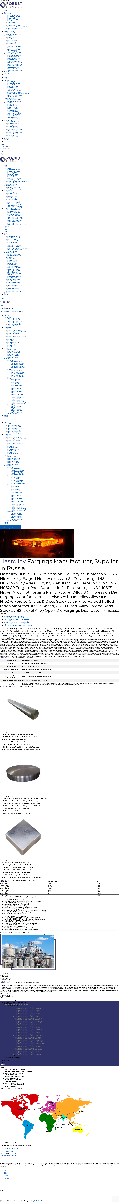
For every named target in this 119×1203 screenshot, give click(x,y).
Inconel (6, 338)
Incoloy (9, 369)
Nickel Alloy (10, 360)
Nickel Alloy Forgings (17, 364)
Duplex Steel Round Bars (14, 65)
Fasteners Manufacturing (14, 33)
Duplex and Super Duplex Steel (16, 1002)
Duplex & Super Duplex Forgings (16, 336)
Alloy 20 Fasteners (16, 408)
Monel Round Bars (12, 59)
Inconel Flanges (11, 344)
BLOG (5, 74)
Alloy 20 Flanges (16, 406)
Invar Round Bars (12, 68)
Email (1, 151)
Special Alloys (11, 405)
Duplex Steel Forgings (13, 48)
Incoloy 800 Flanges (17, 370)
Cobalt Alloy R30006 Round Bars (16, 70)
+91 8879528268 (5, 147)
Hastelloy (6, 348)
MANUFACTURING (9, 31)
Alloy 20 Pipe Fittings (17, 411)
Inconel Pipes (11, 339)
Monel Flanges (15, 379)
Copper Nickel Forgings (14, 46)
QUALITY (6, 71)
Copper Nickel (11, 396)
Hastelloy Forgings (12, 42)
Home (5, 314)
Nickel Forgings (11, 37)
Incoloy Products (12, 18)
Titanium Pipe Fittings (17, 393)
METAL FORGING (8, 36)
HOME (5, 10)
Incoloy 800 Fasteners (17, 372)
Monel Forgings (11, 43)
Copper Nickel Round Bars (14, 62)
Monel (9, 378)
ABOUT (6, 12)
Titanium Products (12, 22)
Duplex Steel (7, 327)
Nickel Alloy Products (13, 15)
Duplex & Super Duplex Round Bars (17, 332)
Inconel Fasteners (12, 347)
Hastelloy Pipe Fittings (13, 351)
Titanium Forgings (12, 45)
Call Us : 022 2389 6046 (6, 1151)
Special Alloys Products (14, 25)
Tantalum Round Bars (13, 67)
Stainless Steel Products (14, 28)
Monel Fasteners (16, 381)
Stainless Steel (8, 317)
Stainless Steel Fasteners (14, 324)
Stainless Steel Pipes (13, 318)
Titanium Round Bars (13, 61)
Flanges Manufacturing (14, 34)
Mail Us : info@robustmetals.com (9, 1148)
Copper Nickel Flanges (17, 397)
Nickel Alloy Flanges (17, 361)
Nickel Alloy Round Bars (14, 55)
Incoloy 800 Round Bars (18, 376)
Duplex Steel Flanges (13, 333)
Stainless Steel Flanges (14, 323)
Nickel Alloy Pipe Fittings (18, 366)
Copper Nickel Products (14, 24)
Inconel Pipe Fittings (13, 341)
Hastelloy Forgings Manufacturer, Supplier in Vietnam (27, 1054)
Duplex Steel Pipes (12, 329)
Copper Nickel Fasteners (18, 399)
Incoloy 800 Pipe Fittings (18, 375)
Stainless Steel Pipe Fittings (15, 320)
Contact (6, 416)
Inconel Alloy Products (13, 16)
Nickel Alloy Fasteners (17, 363)
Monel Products (12, 21)
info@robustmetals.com (7, 154)
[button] (59, 997)
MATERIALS (7, 13)
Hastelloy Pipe (11, 350)
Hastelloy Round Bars (13, 58)
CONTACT (7, 73)
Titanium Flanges (16, 388)
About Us (6, 315)
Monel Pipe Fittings (16, 384)
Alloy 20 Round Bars (17, 412)
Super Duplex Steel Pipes (14, 330)
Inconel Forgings (12, 39)
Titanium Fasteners (17, 390)
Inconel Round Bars (13, 56)
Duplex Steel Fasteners (14, 335)
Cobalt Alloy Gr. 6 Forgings (14, 52)
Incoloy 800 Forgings (17, 373)
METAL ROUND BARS (10, 53)
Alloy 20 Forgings (12, 51)
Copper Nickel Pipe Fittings (19, 402)
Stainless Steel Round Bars (15, 64)
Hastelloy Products (12, 19)
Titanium (10, 387)
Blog (5, 418)
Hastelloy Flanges (12, 354)
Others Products (12, 30)
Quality (6, 415)
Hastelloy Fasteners (13, 355)
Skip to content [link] (4, 0)
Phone (2, 144)
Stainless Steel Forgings (14, 49)
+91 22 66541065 (5, 148)
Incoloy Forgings (12, 40)
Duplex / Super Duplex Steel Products (18, 27)
